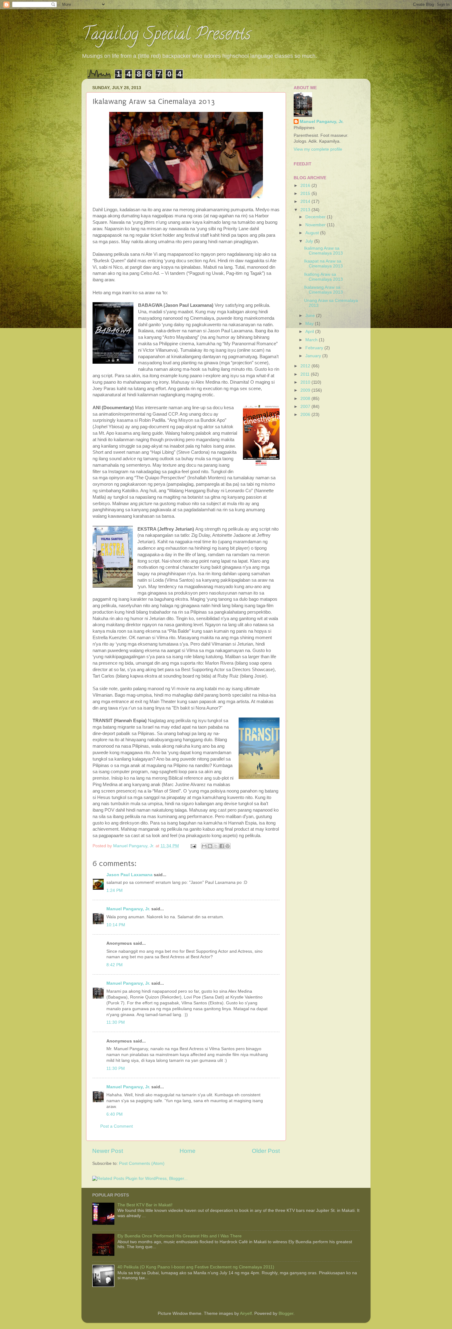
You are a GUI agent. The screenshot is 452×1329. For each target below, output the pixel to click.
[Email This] (204, 846)
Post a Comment (116, 1126)
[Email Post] (192, 846)
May (310, 323)
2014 (305, 201)
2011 (305, 374)
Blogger (286, 1313)
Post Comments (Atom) (142, 1163)
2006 (305, 414)
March (312, 340)
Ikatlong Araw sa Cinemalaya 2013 (323, 277)
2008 (305, 398)
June (310, 315)
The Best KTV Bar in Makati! (144, 1205)
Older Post (266, 1151)
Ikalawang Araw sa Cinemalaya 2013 (323, 290)
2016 (305, 185)
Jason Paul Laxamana (129, 874)
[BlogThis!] (210, 846)
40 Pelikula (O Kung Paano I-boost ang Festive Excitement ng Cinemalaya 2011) (195, 1267)
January (313, 356)
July (309, 241)
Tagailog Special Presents (166, 35)
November (316, 225)
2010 (305, 382)
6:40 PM (114, 1114)
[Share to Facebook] (222, 846)
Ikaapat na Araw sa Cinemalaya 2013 (323, 263)
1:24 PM (114, 890)
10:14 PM (115, 925)
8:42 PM (114, 965)
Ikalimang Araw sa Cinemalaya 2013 (323, 250)
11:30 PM (115, 1022)
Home (188, 1151)
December (316, 217)
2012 (305, 366)
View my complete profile (318, 149)
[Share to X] (216, 846)
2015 (305, 193)
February (314, 348)
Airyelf (246, 1313)
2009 (305, 390)
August (312, 233)
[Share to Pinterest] (227, 846)
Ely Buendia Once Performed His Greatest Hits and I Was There (179, 1236)
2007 (305, 406)
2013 (305, 210)
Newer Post (107, 1151)
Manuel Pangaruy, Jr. (128, 909)
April (310, 331)
